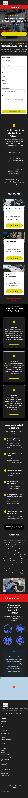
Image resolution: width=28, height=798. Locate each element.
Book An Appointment (14, 111)
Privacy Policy (18, 785)
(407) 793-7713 (15, 7)
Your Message (5, 95)
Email (3, 80)
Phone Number (6, 88)
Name (3, 72)
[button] (14, 527)
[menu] (26, 3)
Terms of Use (10, 785)
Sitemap (14, 787)
